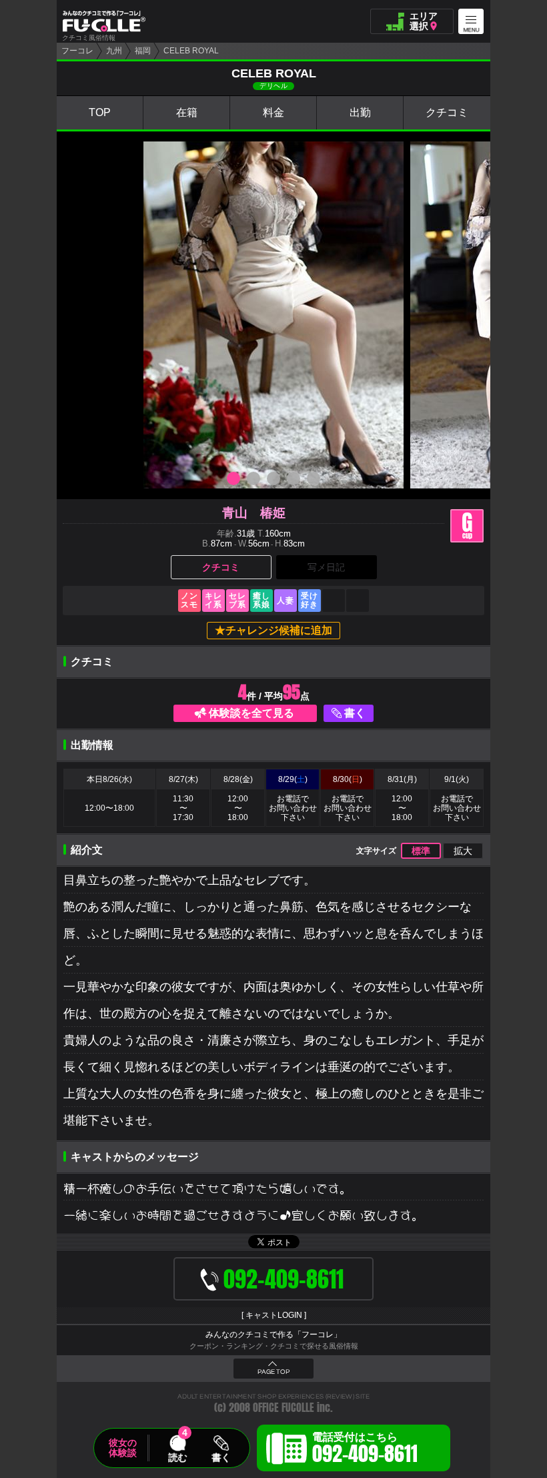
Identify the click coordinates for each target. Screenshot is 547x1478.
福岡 (143, 50)
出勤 (360, 112)
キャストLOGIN (273, 1315)
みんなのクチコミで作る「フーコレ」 (273, 1334)
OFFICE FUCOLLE (283, 1407)
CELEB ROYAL (191, 50)
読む (177, 1457)
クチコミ (447, 112)
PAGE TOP (273, 1372)
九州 (114, 50)
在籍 (186, 112)
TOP (100, 112)
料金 (273, 112)
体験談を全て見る (251, 713)
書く (355, 713)
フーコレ (77, 50)
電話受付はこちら (365, 1450)
